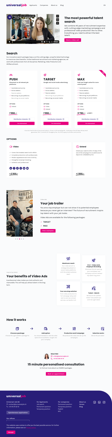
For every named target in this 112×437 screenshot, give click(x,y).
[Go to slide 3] (20, 239)
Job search (40, 404)
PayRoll (60, 409)
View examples (48, 231)
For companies (63, 402)
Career (81, 404)
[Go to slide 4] (21, 239)
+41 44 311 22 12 (14, 407)
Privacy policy (31, 428)
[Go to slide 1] (16, 239)
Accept (10, 432)
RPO (59, 411)
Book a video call (72, 40)
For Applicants (42, 402)
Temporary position (43, 409)
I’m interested (22, 123)
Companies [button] (44, 5)
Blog (81, 407)
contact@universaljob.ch (17, 404)
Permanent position (44, 407)
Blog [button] (62, 5)
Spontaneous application (18, 413)
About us (82, 402)
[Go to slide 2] (18, 239)
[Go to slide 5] (23, 239)
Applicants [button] (33, 5)
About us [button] (54, 5)
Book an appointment (56, 374)
